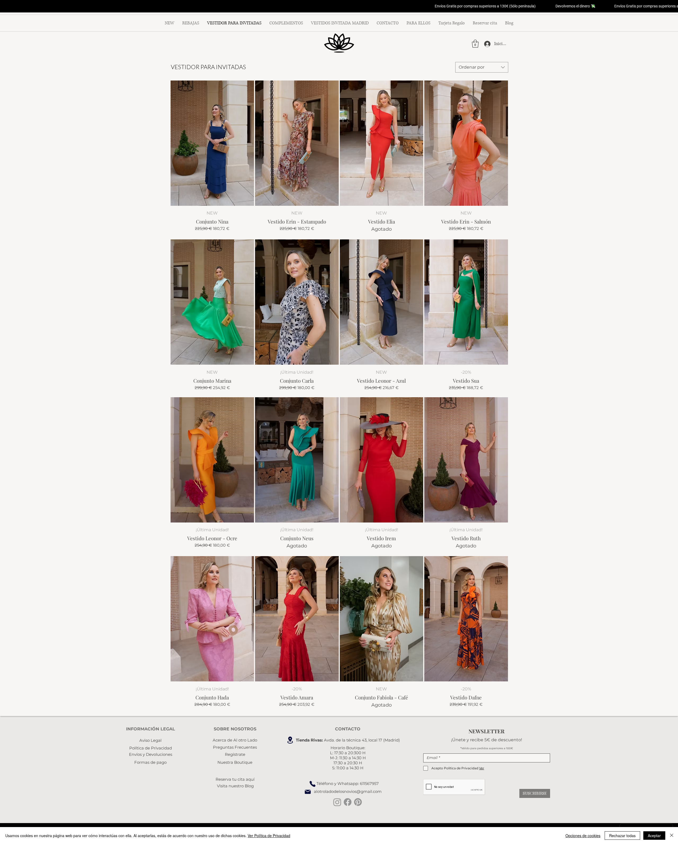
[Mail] (307, 791)
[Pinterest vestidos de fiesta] (358, 802)
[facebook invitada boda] (347, 802)
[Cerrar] (671, 835)
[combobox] (481, 67)
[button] (475, 44)
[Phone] (312, 783)
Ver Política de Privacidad (269, 835)
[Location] (290, 740)
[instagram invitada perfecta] (337, 802)
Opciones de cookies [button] (582, 835)
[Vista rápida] (212, 143)
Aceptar (654, 835)
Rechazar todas (622, 835)
